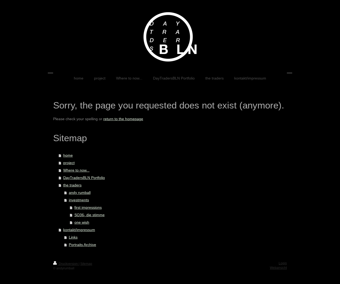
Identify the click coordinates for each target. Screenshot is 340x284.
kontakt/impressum (79, 230)
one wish (81, 222)
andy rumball (80, 192)
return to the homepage (123, 119)
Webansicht (278, 268)
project (69, 163)
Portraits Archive (82, 245)
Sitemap (86, 264)
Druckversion (68, 264)
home (68, 155)
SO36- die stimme (89, 215)
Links (73, 237)
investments (79, 200)
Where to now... (76, 170)
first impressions (88, 207)
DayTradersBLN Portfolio (84, 178)
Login (283, 263)
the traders (72, 185)
